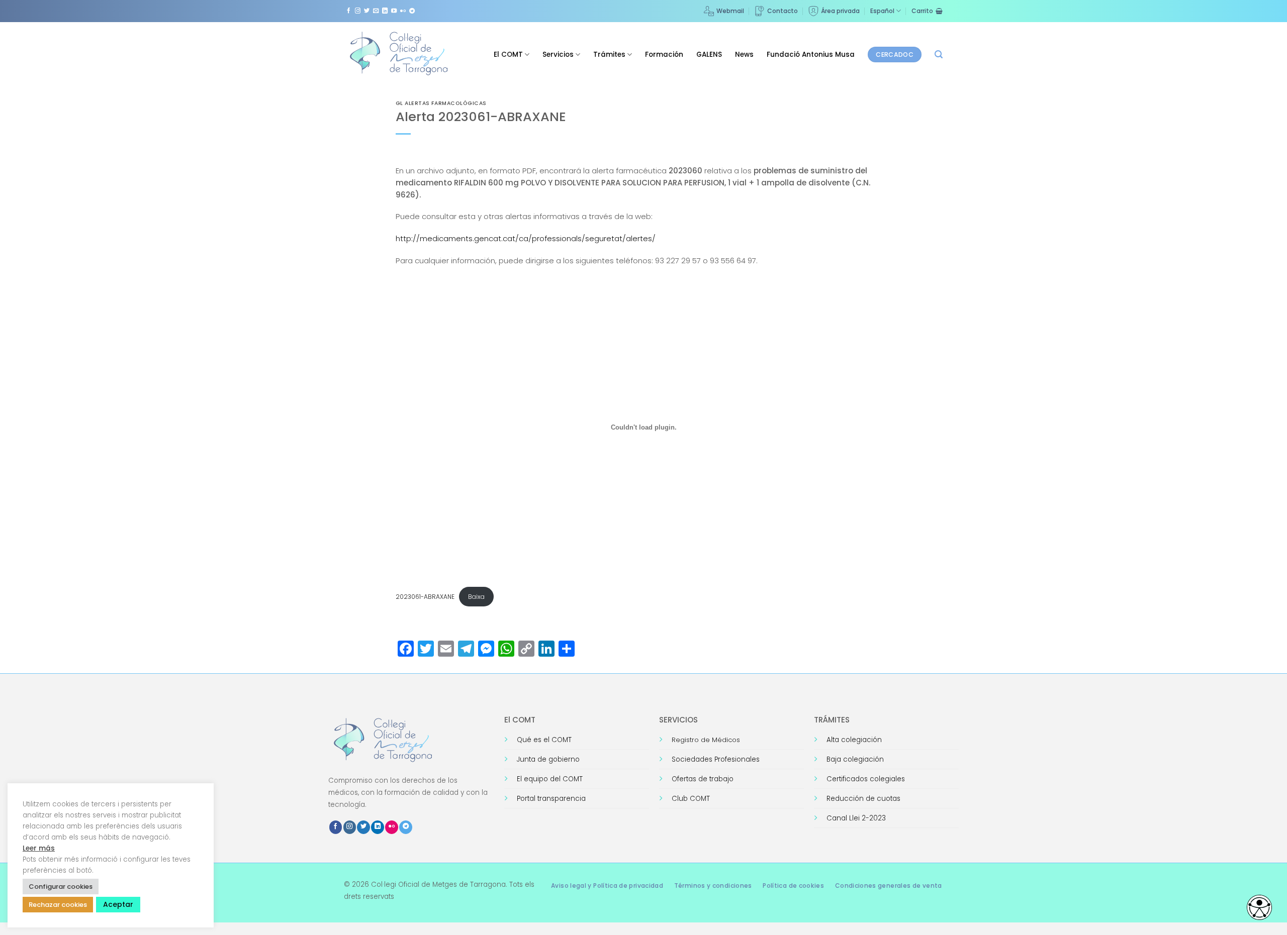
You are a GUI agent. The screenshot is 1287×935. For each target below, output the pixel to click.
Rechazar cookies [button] (58, 904)
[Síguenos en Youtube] (394, 11)
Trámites (609, 54)
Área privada (840, 11)
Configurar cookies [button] (61, 886)
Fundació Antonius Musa (811, 54)
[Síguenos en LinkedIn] (385, 11)
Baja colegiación (855, 759)
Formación (664, 54)
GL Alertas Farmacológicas (441, 103)
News (744, 54)
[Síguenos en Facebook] (348, 11)
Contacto (782, 11)
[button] (939, 54)
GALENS (709, 54)
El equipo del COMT (550, 779)
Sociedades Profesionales (716, 759)
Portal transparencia (551, 798)
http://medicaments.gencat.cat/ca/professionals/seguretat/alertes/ (526, 238)
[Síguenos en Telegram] (412, 11)
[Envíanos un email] (376, 11)
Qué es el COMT (544, 740)
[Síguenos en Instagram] (357, 11)
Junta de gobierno (548, 759)
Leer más (39, 848)
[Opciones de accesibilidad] (1259, 907)
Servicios (558, 54)
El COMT (508, 54)
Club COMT (691, 798)
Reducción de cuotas (863, 798)
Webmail (730, 11)
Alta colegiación (854, 740)
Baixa (476, 596)
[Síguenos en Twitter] (367, 11)
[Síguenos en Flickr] (403, 11)
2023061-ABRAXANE (425, 596)
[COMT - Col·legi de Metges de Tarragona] (399, 54)
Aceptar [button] (118, 904)
